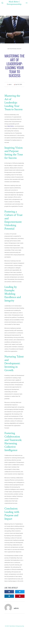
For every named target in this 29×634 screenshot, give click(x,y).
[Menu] (26, 3)
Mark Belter (11, 126)
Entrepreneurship (14, 48)
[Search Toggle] (2, 3)
